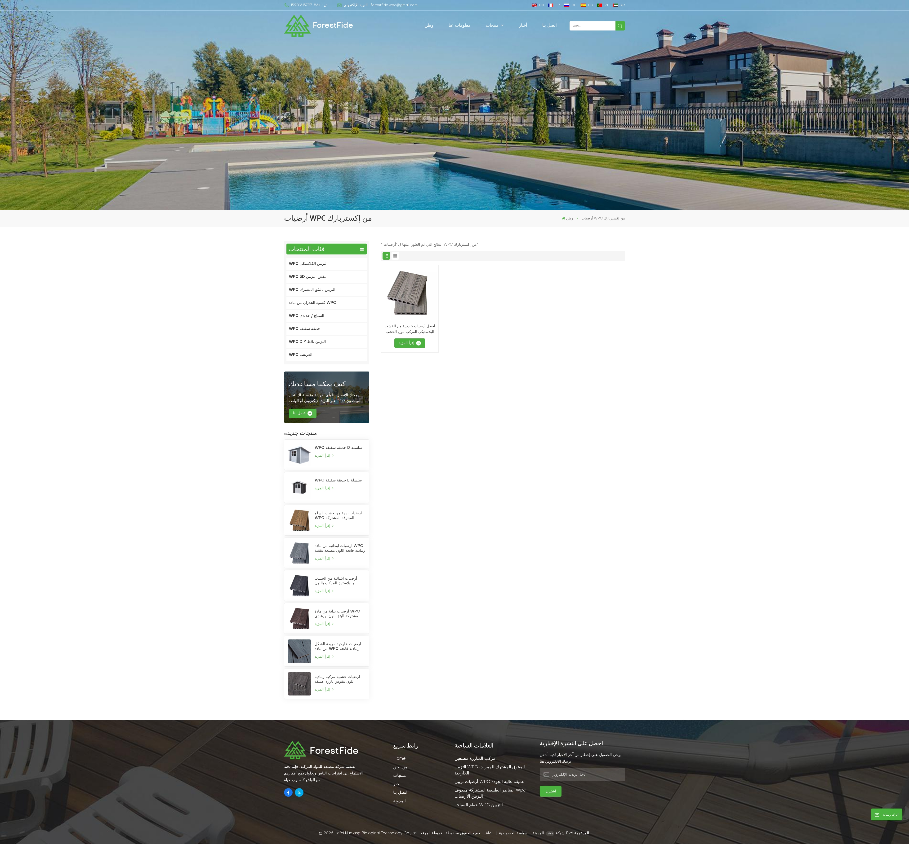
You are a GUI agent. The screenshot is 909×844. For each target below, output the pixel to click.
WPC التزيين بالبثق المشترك (312, 290)
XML (490, 833)
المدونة (399, 801)
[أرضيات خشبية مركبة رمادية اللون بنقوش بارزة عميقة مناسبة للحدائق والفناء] (299, 683)
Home (399, 759)
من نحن (400, 767)
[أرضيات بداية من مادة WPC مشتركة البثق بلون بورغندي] (299, 618)
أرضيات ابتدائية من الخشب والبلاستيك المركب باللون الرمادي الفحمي (336, 581)
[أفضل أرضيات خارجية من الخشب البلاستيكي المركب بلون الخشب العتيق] (410, 293)
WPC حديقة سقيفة (304, 329)
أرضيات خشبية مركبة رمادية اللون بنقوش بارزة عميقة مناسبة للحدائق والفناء (337, 679)
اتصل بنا (549, 26)
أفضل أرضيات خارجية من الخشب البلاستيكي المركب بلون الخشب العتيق (410, 330)
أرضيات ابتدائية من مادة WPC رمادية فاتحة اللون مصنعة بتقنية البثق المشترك (340, 548)
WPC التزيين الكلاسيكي (308, 264)
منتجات (493, 26)
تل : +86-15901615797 (309, 5)
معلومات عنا (460, 26)
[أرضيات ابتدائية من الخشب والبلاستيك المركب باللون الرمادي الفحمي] (299, 585)
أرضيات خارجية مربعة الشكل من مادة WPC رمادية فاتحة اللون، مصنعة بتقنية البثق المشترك (338, 646)
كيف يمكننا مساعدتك (317, 384)
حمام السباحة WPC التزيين (478, 805)
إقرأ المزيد (323, 455)
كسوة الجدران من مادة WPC (312, 303)
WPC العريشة (300, 355)
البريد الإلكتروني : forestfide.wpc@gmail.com (380, 5)
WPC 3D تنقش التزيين (307, 277)
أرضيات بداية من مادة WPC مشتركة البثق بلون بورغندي (337, 614)
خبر (396, 784)
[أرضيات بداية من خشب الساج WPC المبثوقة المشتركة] (299, 520)
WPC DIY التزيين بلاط (307, 342)
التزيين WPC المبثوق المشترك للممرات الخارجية (489, 770)
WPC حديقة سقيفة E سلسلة (338, 480)
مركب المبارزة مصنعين (474, 759)
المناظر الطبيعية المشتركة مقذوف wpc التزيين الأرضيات (490, 793)
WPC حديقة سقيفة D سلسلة (338, 448)
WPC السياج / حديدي (306, 316)
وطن (429, 26)
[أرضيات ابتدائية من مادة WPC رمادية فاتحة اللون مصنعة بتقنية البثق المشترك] (299, 552)
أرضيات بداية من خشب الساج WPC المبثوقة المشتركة (338, 516)
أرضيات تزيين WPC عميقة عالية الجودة (489, 782)
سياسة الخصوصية (513, 833)
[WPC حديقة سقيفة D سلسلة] (299, 454)
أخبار (523, 26)
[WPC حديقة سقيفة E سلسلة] (299, 487)
